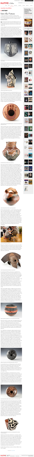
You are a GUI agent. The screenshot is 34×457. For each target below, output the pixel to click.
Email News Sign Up (17, 0)
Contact (31, 5)
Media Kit (20, 5)
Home (6, 5)
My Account (22, 0)
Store (9, 5)
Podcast (24, 5)
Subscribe (15, 5)
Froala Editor (13, 450)
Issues (12, 5)
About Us (27, 5)
